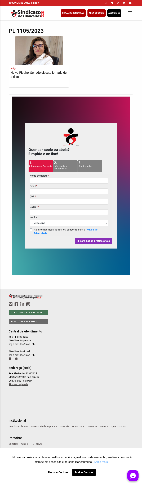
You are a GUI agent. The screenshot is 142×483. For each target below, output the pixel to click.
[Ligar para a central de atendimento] (10, 358)
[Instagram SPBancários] (28, 304)
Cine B (24, 443)
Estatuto (92, 426)
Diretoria (64, 426)
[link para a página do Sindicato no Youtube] (130, 3)
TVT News (36, 443)
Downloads (78, 426)
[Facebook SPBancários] (17, 304)
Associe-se (114, 13)
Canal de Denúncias (73, 13)
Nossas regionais (18, 384)
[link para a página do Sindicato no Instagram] (118, 3)
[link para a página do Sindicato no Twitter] (111, 3)
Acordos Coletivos (18, 426)
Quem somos (119, 426)
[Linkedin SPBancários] (22, 304)
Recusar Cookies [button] (58, 472)
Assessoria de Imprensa (44, 426)
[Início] (44, 13)
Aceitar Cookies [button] (84, 472)
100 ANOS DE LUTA (24, 2)
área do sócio (96, 13)
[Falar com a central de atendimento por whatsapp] (16, 358)
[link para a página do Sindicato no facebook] (105, 3)
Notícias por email (26, 321)
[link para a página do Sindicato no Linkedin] (124, 3)
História (104, 426)
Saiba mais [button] (101, 461)
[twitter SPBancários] (11, 304)
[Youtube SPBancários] (35, 304)
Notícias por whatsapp (28, 313)
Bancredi (13, 443)
